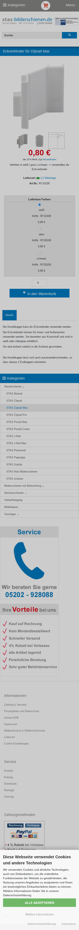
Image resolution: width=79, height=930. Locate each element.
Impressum (69, 923)
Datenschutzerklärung (42, 923)
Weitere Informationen (39, 914)
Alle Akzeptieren (39, 903)
